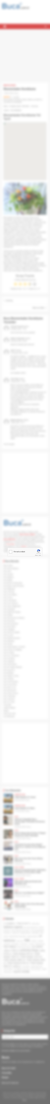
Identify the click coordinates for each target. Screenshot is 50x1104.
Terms (39, 555)
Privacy (36, 555)
